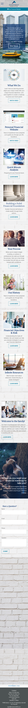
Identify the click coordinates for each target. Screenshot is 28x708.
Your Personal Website (15, 9)
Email (3, 518)
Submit (5, 551)
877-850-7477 (16, 694)
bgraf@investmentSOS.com (14, 707)
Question (3, 538)
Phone (3, 528)
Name (3, 509)
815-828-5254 (15, 692)
